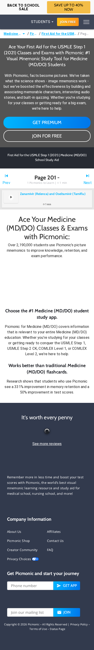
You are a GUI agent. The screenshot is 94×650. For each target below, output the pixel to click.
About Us (14, 531)
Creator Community (22, 550)
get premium (47, 122)
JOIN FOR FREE (47, 136)
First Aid (34, 34)
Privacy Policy (79, 624)
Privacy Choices (19, 559)
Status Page (57, 629)
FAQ (50, 550)
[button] (47, 283)
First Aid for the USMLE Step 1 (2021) (59, 34)
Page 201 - (85, 34)
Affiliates (54, 531)
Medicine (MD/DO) (12, 34)
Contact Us (55, 541)
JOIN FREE (68, 22)
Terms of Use (38, 629)
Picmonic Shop (18, 541)
